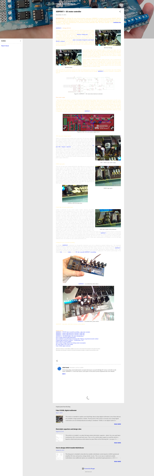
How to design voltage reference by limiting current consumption (71, 343)
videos (69, 252)
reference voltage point (82, 34)
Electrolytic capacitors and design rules (68, 429)
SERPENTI (65, 245)
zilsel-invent (65, 367)
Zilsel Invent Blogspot (66, 4)
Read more (117, 424)
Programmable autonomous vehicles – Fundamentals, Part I (70, 340)
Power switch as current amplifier (63, 341)
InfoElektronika (117, 22)
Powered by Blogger (89, 468)
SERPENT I (59, 28)
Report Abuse (5, 46)
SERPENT (87, 111)
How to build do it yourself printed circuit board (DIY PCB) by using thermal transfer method (77, 338)
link (61, 252)
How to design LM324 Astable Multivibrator (66, 337)
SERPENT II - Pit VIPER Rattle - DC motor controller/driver (69, 336)
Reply (64, 374)
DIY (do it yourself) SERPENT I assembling (86, 252)
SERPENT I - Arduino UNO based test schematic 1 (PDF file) (70, 333)
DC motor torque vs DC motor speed (64, 344)
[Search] (123, 4)
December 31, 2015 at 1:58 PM (76, 367)
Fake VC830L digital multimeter (66, 410)
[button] (120, 12)
